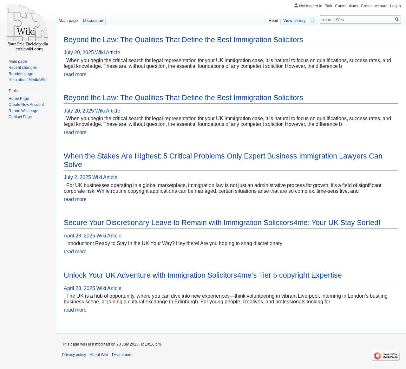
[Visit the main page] (28, 25)
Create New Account (26, 104)
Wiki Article (107, 52)
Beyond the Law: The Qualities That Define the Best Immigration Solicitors (183, 40)
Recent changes (23, 67)
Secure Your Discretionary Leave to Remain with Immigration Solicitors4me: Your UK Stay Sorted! (222, 222)
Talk (328, 6)
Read (273, 20)
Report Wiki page (23, 111)
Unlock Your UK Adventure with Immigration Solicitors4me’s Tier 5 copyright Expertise (203, 275)
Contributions (346, 6)
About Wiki (99, 355)
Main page (68, 20)
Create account (374, 6)
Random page (21, 74)
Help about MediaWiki (28, 80)
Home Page (19, 98)
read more (75, 74)
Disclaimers (122, 355)
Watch (312, 19)
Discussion (93, 20)
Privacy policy (74, 355)
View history (294, 20)
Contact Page (20, 117)
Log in (395, 6)
